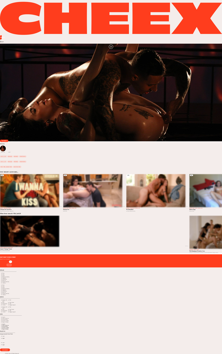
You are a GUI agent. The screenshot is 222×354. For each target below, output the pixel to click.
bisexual (1, 208)
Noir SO (205, 252)
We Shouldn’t (129, 209)
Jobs (10, 303)
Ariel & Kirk (65, 211)
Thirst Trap (192, 209)
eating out (5, 247)
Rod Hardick (210, 252)
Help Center (11, 302)
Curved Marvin (201, 252)
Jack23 (9, 152)
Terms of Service (5, 318)
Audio (3, 275)
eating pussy (10, 247)
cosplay (1, 247)
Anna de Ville (3, 152)
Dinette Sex (66, 209)
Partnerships (4, 303)
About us (4, 280)
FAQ (10, 300)
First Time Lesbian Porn (6, 166)
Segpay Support (12, 304)
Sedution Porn (17, 166)
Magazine (4, 278)
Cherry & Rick (191, 211)
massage (10, 156)
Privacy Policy (5, 319)
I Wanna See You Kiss (6, 209)
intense (9, 208)
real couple (69, 208)
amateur (64, 208)
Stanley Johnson (215, 252)
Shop (3, 273)
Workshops (4, 279)
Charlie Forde (2, 211)
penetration (23, 156)
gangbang (191, 249)
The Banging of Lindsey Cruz (197, 251)
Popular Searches (5, 281)
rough (195, 249)
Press (3, 302)
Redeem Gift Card (4, 300)
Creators (4, 282)
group (198, 249)
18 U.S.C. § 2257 (5, 320)
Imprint (3, 317)
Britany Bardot (7, 250)
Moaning (16, 156)
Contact (4, 304)
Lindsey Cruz (191, 252)
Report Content (5, 322)
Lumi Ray (127, 211)
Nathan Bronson (132, 211)
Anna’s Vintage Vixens (6, 249)
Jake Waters (7, 211)
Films (3, 274)
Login (3, 336)
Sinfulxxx (10, 139)
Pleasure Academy (5, 276)
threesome (6, 208)
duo (75, 208)
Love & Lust (3, 156)
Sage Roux (11, 211)
